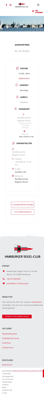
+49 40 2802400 (14, 279)
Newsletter (37, 302)
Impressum (7, 365)
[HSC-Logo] (21, 3)
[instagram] (10, 5)
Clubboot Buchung (10, 338)
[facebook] (6, 5)
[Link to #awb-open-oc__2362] (33, 11)
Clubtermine (7, 347)
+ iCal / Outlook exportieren (23, 212)
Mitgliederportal (9, 334)
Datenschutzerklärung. (22, 371)
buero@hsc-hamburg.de (17, 283)
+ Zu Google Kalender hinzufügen (22, 205)
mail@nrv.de (20, 172)
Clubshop (6, 343)
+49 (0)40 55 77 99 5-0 (23, 163)
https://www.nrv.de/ (26, 137)
